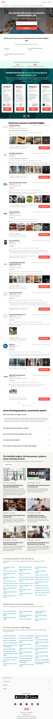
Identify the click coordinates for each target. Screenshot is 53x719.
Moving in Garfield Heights (25, 619)
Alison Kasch (30, 540)
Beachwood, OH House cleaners (26, 577)
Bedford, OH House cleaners (25, 567)
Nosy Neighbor (30, 482)
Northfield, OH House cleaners (42, 588)
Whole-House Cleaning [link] (22, 5)
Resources (5, 685)
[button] (13, 140)
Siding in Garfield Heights (9, 651)
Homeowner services (7, 677)
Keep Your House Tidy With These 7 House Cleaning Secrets (13, 543)
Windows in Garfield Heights (25, 658)
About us (5, 688)
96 (33, 403)
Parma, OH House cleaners (9, 581)
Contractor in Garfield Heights (42, 646)
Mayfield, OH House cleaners (41, 585)
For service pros (6, 681)
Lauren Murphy (6, 540)
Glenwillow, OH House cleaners (42, 592)
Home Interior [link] (6, 5)
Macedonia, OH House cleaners (42, 590)
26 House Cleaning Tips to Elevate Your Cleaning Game (14, 516)
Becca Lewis (6, 482)
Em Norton (5, 512)
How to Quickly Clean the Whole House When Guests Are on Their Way (38, 543)
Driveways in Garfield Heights (26, 656)
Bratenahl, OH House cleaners (42, 577)
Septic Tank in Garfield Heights (42, 659)
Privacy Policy (30, 712)
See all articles (8, 464)
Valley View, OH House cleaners (10, 583)
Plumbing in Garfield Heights (9, 638)
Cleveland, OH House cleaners (10, 571)
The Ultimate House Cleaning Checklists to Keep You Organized (36, 516)
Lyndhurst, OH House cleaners (42, 579)
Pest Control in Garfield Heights (26, 636)
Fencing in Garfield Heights (9, 649)
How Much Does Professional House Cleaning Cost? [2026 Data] (13, 486)
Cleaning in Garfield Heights (9, 611)
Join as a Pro (44, 2)
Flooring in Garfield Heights (25, 638)
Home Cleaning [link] (13, 5)
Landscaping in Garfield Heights (10, 657)
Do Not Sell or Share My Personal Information (26, 716)
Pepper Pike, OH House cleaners (26, 583)
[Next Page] (37, 403)
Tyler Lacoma (30, 512)
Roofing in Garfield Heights (9, 636)
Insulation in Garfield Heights (42, 639)
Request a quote (7, 109)
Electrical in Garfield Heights (9, 640)
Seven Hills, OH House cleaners (10, 585)
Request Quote (44, 147)
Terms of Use (23, 712)
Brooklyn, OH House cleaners (42, 575)
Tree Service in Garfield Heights (10, 643)
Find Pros (26, 28)
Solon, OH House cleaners (41, 595)
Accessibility (26, 714)
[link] (4, 104)
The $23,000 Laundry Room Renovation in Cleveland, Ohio (38, 486)
